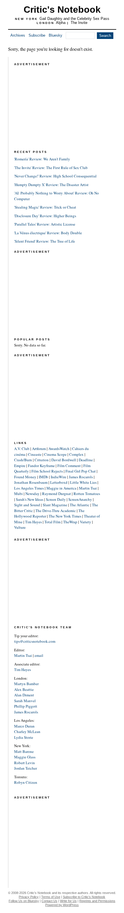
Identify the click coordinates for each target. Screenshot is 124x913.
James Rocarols (81, 476)
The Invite (79, 22)
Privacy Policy (29, 897)
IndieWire (58, 476)
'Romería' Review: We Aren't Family (42, 159)
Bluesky (55, 35)
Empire (19, 465)
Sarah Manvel (25, 700)
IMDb (43, 476)
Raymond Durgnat (56, 493)
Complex (76, 454)
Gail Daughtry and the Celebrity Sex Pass (74, 18)
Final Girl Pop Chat (80, 471)
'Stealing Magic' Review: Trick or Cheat (45, 207)
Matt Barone (24, 751)
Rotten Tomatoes (87, 493)
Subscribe (37, 35)
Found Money (25, 476)
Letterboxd (58, 482)
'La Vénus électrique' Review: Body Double (48, 232)
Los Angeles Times (29, 488)
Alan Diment (24, 695)
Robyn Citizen (25, 782)
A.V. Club (21, 448)
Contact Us (49, 901)
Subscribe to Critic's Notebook (84, 897)
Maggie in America (61, 488)
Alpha (60, 22)
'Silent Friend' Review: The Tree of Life (44, 241)
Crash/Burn (23, 459)
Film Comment (69, 465)
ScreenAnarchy (80, 499)
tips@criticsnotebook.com (34, 641)
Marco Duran (24, 726)
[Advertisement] (57, 103)
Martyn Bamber (26, 683)
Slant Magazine (55, 504)
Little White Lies (83, 482)
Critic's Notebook (62, 9)
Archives (17, 35)
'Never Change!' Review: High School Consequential (55, 176)
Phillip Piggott (25, 706)
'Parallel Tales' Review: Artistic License (44, 224)
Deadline (86, 459)
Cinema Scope (55, 454)
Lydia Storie (23, 737)
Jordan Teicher (25, 768)
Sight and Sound (27, 504)
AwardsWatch (58, 448)
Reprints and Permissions (97, 901)
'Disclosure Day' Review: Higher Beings (45, 215)
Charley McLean (27, 731)
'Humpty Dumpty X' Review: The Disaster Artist (51, 184)
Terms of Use (50, 897)
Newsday (32, 493)
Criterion (42, 459)
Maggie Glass (24, 757)
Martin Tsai (88, 488)
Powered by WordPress (62, 905)
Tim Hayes (33, 521)
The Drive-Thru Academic (55, 510)
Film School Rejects (47, 471)
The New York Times (65, 516)
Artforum (39, 448)
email (39, 655)
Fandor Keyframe (41, 465)
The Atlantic (79, 504)
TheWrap (70, 521)
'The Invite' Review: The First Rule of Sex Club (51, 167)
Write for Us (68, 901)
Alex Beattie (24, 689)
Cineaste (35, 454)
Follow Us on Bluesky (24, 901)
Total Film (52, 521)
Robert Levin (24, 762)
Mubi (18, 493)
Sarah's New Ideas (29, 499)
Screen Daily (56, 499)
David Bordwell (63, 459)
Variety (85, 521)
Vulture (20, 527)
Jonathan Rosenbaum (31, 482)
